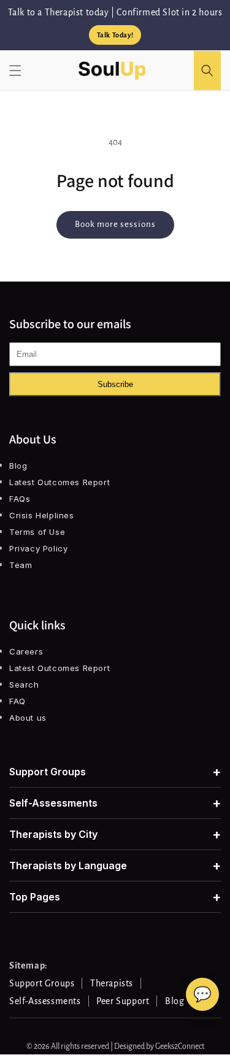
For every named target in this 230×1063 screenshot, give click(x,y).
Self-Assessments (115, 803)
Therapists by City (115, 834)
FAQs (19, 499)
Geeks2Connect (179, 1046)
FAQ (17, 701)
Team (20, 565)
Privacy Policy (38, 548)
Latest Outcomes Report (59, 482)
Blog (18, 465)
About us (28, 718)
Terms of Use (37, 532)
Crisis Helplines (41, 515)
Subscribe (115, 384)
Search (24, 684)
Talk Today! (115, 35)
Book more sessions (115, 224)
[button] (15, 70)
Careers (26, 651)
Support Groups (115, 772)
